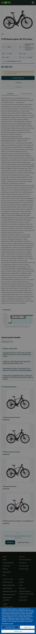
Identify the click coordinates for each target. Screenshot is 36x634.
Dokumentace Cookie (7, 623)
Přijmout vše (18, 631)
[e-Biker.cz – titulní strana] (6, 2)
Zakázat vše (27, 627)
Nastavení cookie (10, 627)
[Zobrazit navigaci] (33, 2)
